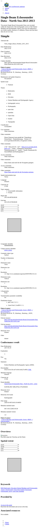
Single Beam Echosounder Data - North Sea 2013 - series (20, 384)
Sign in (7, 13)
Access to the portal (6, 505)
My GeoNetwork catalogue (17, 6)
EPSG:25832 (8, 250)
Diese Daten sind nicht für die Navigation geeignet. (19, 172)
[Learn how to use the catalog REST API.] (4, 525)
